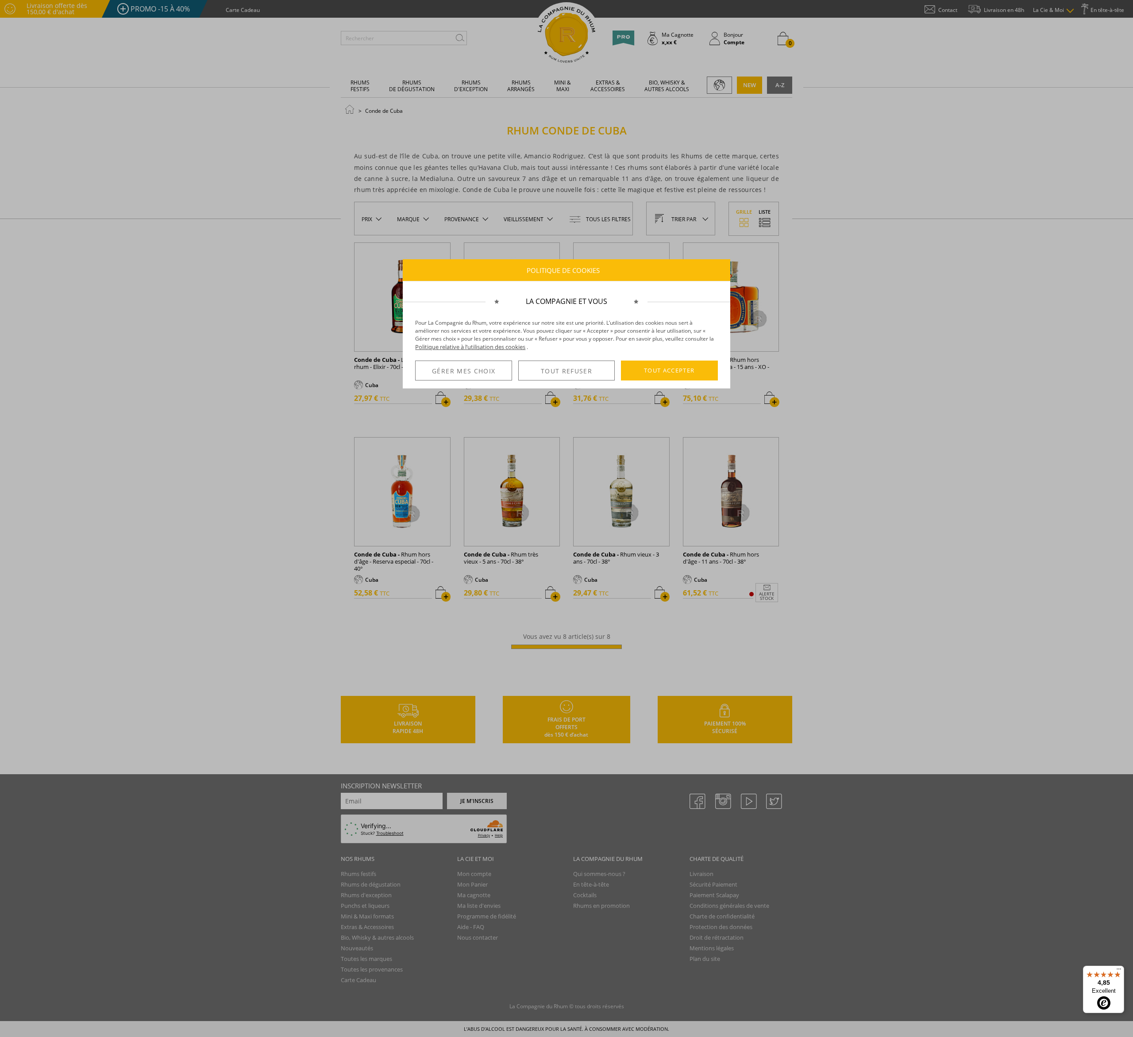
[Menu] (1119, 971)
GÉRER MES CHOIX (463, 371)
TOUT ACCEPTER (669, 370)
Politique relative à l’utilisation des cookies (470, 347)
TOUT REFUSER (566, 371)
